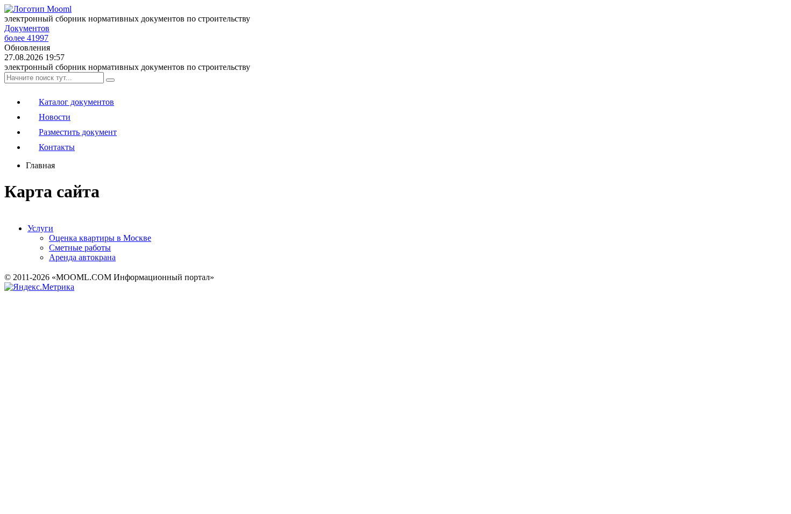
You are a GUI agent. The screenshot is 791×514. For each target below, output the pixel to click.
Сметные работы (80, 247)
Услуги (40, 228)
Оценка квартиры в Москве (100, 237)
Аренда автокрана (82, 257)
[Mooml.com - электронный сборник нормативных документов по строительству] (38, 8)
